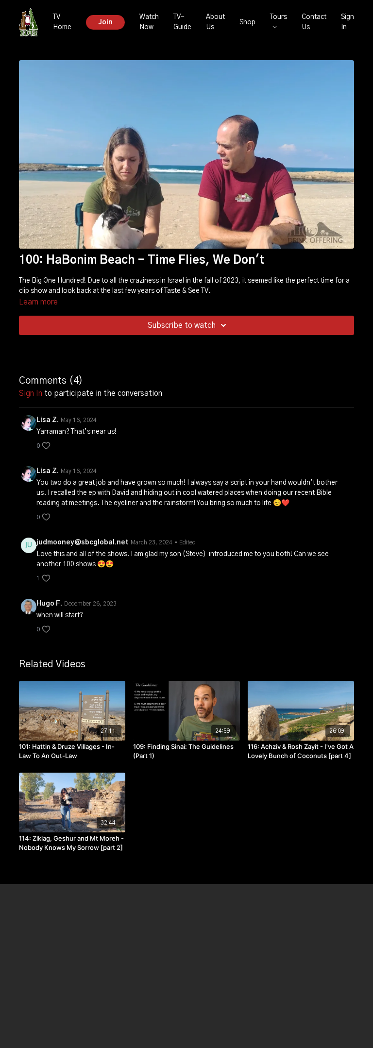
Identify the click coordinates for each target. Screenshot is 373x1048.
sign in (30, 393)
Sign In (347, 22)
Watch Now (149, 22)
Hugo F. (49, 603)
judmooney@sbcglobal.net (82, 542)
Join (105, 22)
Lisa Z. (47, 420)
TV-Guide (182, 22)
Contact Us (314, 22)
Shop (247, 22)
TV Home (62, 22)
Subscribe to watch (182, 325)
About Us (215, 22)
